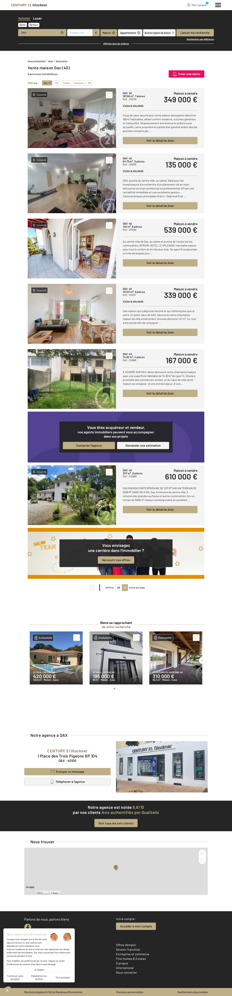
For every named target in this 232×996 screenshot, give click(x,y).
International (124, 968)
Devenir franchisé (128, 949)
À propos (122, 963)
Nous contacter (126, 972)
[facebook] (27, 927)
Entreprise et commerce (132, 954)
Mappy (55, 893)
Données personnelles (129, 992)
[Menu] (218, 4)
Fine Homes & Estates (131, 958)
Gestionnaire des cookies (192, 992)
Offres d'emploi (126, 945)
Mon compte (199, 5)
